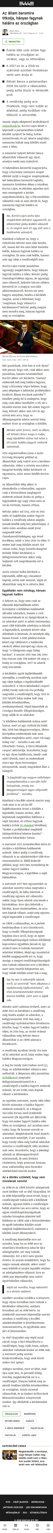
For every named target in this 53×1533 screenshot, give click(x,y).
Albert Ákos (14, 31)
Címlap (16, 1529)
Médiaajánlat (13, 1512)
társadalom (15, 33)
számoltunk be (11, 126)
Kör (37, 1529)
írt (45, 1065)
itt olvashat (27, 825)
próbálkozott (10, 1077)
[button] (11, 1414)
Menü (4, 1529)
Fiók (48, 1529)
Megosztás (14, 41)
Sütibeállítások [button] (38, 1512)
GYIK (8, 1502)
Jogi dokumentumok (36, 1507)
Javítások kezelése (13, 1507)
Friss (26, 1529)
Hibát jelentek (20, 1502)
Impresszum (37, 1502)
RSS (25, 1512)
